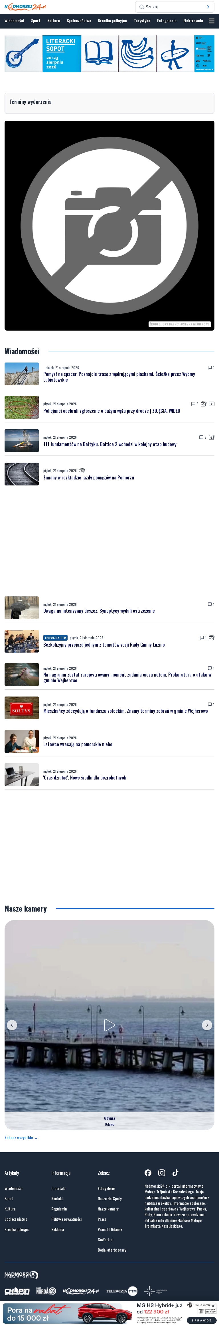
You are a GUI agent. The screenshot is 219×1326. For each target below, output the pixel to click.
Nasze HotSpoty (109, 1198)
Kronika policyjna (112, 20)
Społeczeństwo (79, 20)
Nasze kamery (108, 1209)
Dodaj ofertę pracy (112, 1250)
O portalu (58, 1188)
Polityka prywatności (66, 1219)
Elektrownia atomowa (201, 20)
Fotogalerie (167, 20)
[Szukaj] (208, 7)
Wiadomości (14, 20)
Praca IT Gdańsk (110, 1229)
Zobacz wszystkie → (21, 1137)
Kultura (53, 20)
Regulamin (59, 1209)
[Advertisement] (109, 543)
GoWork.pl (105, 1239)
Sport (35, 20)
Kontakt (57, 1198)
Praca (102, 1219)
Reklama (57, 1229)
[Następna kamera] (207, 1025)
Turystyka (142, 20)
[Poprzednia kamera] (12, 1025)
